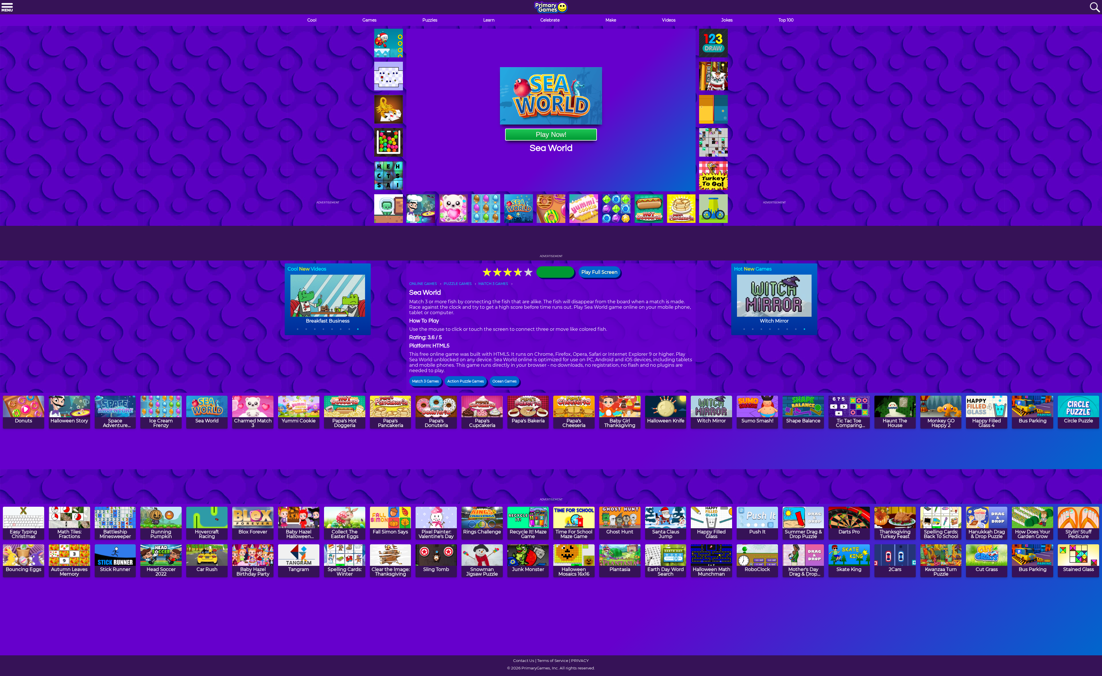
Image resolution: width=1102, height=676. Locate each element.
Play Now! (551, 134)
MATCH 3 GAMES (493, 283)
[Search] (1095, 7)
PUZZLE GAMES (458, 283)
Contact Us (523, 660)
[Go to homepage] (551, 7)
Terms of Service (552, 660)
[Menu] (7, 7)
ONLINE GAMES (423, 283)
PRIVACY (580, 660)
